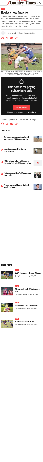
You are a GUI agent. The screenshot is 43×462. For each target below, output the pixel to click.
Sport (3, 9)
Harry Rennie (23, 294)
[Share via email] (11, 38)
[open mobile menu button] (2, 2)
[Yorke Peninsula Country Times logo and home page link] (21, 3)
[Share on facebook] (3, 38)
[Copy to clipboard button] (16, 38)
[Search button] (36, 3)
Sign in (31, 112)
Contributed (12, 33)
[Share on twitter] (7, 38)
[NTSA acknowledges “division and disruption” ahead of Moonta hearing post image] (38, 163)
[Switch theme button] (40, 3)
